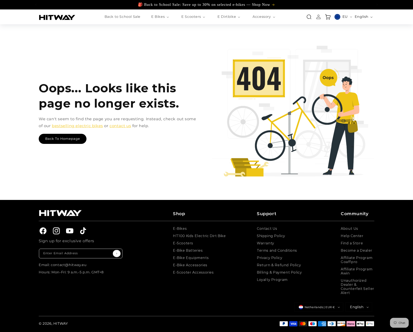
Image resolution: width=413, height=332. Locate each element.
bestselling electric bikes (77, 125)
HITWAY (60, 323)
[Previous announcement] (36, 5)
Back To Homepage (62, 139)
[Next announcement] (377, 5)
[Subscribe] (117, 253)
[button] (161, 16)
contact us (120, 125)
